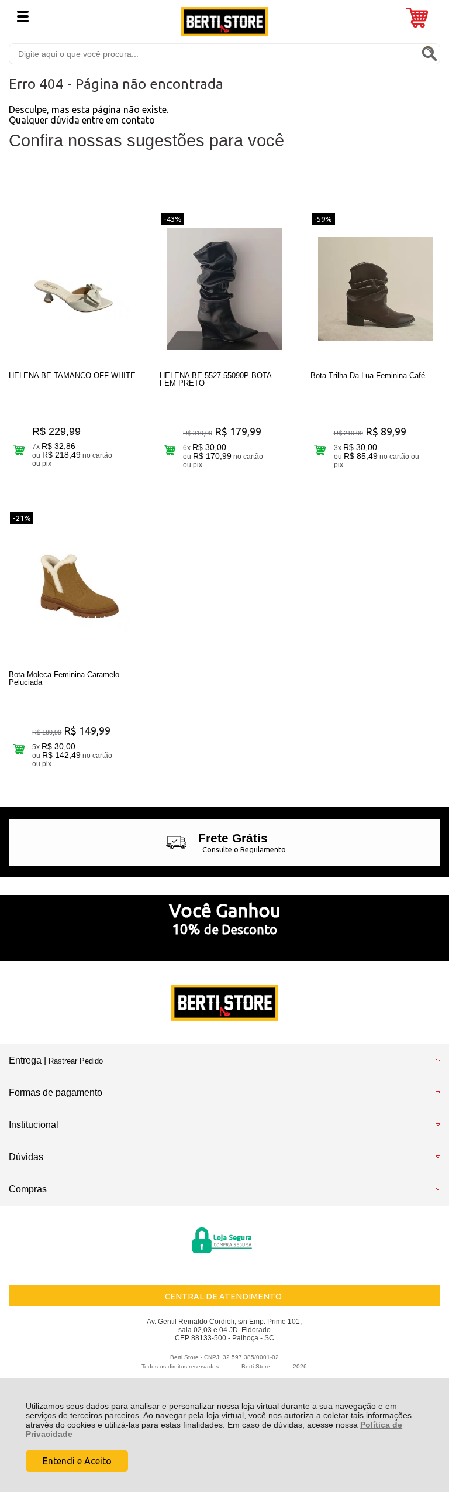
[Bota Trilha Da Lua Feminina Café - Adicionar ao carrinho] (320, 449)
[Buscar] (429, 53)
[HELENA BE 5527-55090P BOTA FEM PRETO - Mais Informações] (224, 289)
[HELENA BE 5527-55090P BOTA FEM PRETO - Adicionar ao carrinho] (169, 449)
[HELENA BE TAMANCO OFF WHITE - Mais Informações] (73, 289)
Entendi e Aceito (77, 1461)
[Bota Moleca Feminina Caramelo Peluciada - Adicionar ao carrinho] (18, 749)
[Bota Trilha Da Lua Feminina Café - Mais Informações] (375, 289)
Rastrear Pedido (76, 1061)
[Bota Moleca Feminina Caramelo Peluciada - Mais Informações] (73, 588)
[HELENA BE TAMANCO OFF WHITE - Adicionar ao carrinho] (18, 449)
